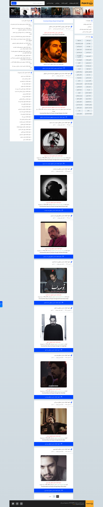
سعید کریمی (79, 89)
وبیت (74, 504)
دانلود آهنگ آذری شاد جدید (25, 111)
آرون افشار (88, 40)
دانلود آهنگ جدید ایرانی (26, 76)
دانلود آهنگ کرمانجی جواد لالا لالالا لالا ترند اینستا (21, 36)
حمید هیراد (88, 68)
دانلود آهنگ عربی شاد (26, 117)
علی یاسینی (88, 52)
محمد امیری (88, 95)
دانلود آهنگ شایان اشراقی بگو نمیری (61, 449)
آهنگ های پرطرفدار (73, 3)
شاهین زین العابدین (79, 56)
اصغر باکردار (88, 86)
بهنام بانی (88, 43)
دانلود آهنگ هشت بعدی (25, 137)
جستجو (13, 3)
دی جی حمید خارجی (88, 83)
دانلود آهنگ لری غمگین (26, 132)
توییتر (13, 503)
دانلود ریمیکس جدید (26, 78)
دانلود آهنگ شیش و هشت (25, 122)
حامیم (79, 80)
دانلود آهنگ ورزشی (27, 94)
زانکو (88, 110)
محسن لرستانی (79, 83)
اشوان (79, 62)
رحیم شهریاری (88, 101)
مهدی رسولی (79, 113)
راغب (79, 110)
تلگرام (17, 503)
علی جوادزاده (88, 65)
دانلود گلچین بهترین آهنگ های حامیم (23, 55)
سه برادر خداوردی (88, 107)
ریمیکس (57, 3)
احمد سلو (88, 74)
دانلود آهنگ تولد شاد (26, 84)
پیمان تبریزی (88, 98)
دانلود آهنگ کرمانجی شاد (26, 114)
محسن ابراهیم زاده (79, 43)
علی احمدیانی (79, 52)
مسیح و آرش (79, 46)
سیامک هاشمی (79, 71)
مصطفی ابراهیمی (88, 71)
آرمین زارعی (88, 56)
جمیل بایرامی (79, 101)
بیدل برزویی (88, 62)
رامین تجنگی (79, 107)
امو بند (79, 68)
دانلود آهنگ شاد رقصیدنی (25, 81)
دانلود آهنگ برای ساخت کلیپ (24, 129)
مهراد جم (88, 46)
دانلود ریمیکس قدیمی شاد (25, 119)
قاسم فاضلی (79, 86)
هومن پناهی (79, 98)
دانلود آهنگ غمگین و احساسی (24, 109)
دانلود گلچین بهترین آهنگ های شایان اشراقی (59, 26)
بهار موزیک (79, 77)
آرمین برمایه (88, 59)
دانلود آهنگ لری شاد (26, 96)
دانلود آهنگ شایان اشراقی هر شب (62, 355)
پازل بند (88, 89)
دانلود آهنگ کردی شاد (26, 106)
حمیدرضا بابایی (79, 104)
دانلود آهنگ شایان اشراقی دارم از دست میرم (60, 122)
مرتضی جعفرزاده (88, 104)
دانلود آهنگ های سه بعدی (25, 134)
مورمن (79, 92)
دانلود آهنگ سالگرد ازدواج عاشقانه (24, 127)
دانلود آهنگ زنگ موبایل (26, 86)
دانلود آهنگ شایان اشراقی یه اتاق (62, 308)
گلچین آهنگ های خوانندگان (85, 29)
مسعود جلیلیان (88, 92)
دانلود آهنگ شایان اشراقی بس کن (62, 402)
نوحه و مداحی (50, 3)
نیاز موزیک (87, 3)
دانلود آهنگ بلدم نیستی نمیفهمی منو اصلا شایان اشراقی (57, 73)
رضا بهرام (79, 40)
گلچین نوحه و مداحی (87, 32)
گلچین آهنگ (64, 3)
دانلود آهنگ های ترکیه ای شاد (24, 101)
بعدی (50, 496)
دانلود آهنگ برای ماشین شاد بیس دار (23, 89)
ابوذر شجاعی (88, 77)
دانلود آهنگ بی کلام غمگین (25, 99)
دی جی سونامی (79, 95)
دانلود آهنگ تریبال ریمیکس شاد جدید (23, 91)
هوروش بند (79, 59)
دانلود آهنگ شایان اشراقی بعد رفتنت (61, 169)
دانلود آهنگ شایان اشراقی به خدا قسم (61, 262)
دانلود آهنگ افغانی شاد (26, 104)
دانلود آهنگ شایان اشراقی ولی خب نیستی (60, 215)
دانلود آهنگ (58, 389)
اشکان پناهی (79, 74)
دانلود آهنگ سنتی (27, 139)
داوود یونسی (79, 65)
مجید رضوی (79, 49)
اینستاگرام (21, 503)
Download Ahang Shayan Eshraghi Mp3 (53, 21)
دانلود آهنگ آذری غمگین (25, 124)
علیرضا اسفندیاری (88, 113)
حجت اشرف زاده (88, 49)
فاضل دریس (88, 80)
